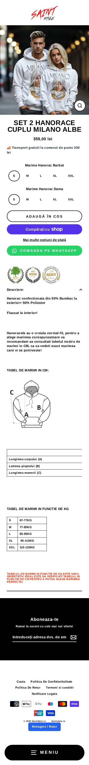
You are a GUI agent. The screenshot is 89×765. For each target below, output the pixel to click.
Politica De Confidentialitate (51, 681)
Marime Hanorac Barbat (44, 165)
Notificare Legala (44, 693)
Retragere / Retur (44, 726)
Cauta (21, 681)
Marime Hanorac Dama (44, 189)
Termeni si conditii (60, 687)
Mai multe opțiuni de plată (44, 240)
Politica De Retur (27, 687)
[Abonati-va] (72, 637)
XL (55, 175)
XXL (71, 175)
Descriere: (15, 289)
